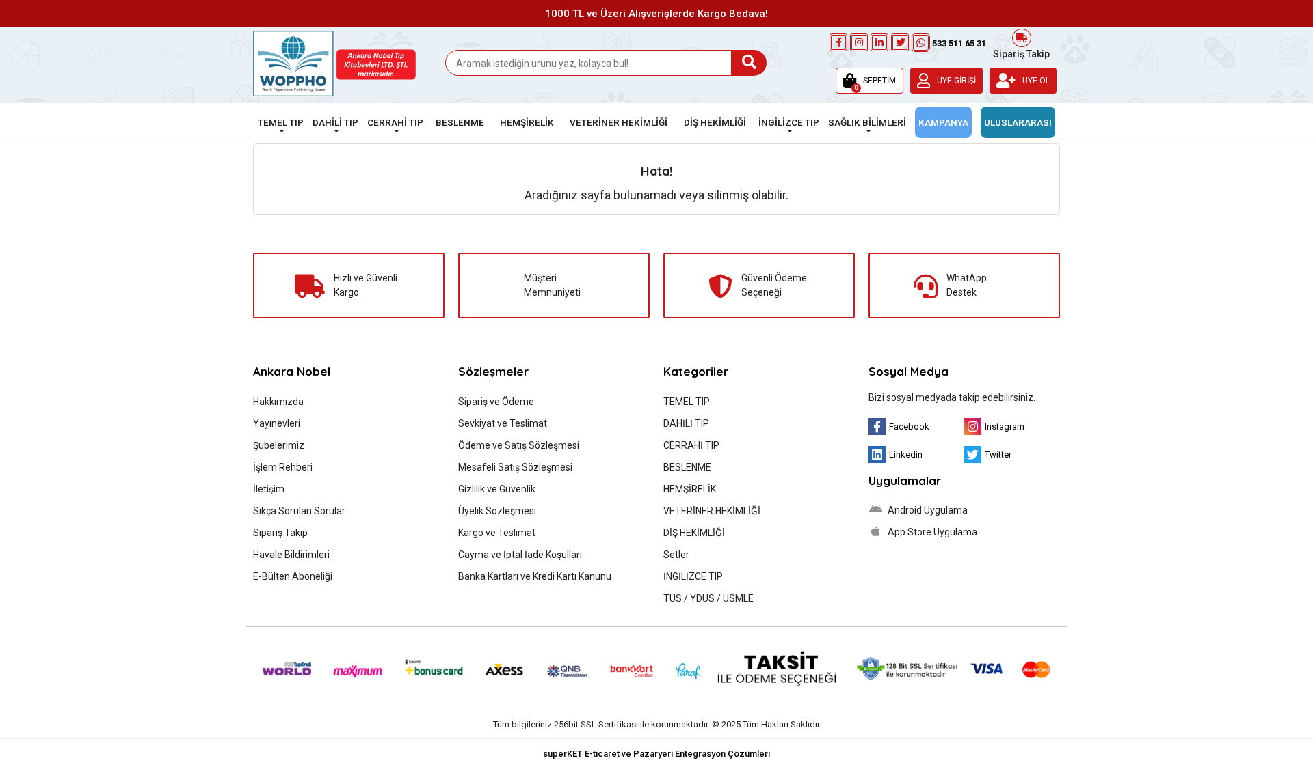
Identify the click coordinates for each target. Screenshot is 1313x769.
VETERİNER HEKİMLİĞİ (711, 510)
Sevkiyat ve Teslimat (502, 423)
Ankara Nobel (291, 371)
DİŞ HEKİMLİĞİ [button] (715, 122)
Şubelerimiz (278, 445)
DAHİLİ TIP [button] (335, 122)
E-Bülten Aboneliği (292, 576)
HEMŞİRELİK (689, 489)
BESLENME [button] (460, 122)
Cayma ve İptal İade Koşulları (520, 554)
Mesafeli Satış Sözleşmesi (515, 467)
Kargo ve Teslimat (496, 532)
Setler (676, 554)
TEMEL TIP (686, 401)
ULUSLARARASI (1018, 122)
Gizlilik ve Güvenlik (496, 489)
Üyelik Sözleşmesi (497, 510)
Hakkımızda (278, 401)
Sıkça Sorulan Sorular (299, 510)
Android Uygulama (927, 510)
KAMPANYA (943, 122)
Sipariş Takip (1021, 52)
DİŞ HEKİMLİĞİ (694, 532)
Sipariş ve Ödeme (496, 401)
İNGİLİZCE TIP (693, 576)
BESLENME (687, 467)
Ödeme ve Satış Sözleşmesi (518, 445)
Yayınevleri (276, 423)
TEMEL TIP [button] (281, 122)
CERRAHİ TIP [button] (395, 122)
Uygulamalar (904, 480)
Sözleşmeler (493, 371)
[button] (869, 80)
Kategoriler (695, 371)
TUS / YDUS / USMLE (708, 598)
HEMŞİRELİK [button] (527, 122)
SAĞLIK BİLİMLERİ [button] (867, 122)
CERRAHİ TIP (691, 445)
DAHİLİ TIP (686, 423)
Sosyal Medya (908, 371)
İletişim (268, 489)
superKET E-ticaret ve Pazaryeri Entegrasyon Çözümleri (656, 754)
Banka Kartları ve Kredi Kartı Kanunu (534, 576)
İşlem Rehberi (283, 467)
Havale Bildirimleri (291, 554)
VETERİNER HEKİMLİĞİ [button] (618, 122)
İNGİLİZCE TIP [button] (788, 122)
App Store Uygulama (931, 532)
